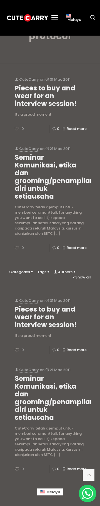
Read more (77, 128)
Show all (83, 277)
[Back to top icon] (88, 475)
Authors (65, 272)
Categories (19, 272)
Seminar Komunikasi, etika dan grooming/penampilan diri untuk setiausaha (54, 177)
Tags (41, 272)
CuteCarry (29, 79)
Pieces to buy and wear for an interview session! (46, 95)
